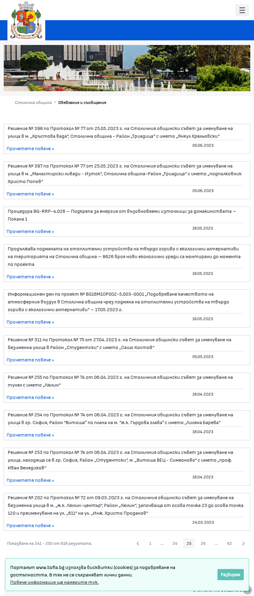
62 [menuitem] (231, 544)
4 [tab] (216, 82)
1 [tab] (197, 82)
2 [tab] (203, 82)
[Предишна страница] (137, 543)
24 (177, 544)
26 (205, 544)
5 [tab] (222, 82)
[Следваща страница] (243, 543)
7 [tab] (234, 82)
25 (191, 544)
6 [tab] (228, 82)
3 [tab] (210, 82)
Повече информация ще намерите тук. (54, 582)
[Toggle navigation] (242, 10)
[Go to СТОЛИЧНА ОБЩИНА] (26, 20)
